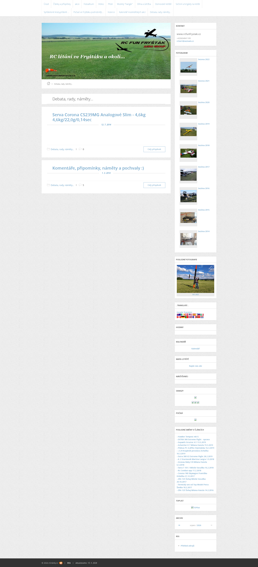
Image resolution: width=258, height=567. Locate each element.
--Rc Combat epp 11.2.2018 (189, 470)
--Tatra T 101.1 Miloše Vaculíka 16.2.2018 (195, 467)
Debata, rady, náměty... (160, 12)
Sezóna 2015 (203, 210)
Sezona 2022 (203, 59)
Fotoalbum (89, 4)
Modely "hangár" (125, 4)
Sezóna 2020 (203, 102)
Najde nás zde (195, 366)
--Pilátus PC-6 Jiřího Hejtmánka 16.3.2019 (195, 448)
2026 (199, 525)
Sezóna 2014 (203, 231)
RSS (69, 563)
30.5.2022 (195, 294)
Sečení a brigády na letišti (188, 4)
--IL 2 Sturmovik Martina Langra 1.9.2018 (195, 459)
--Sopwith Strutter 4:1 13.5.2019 (191, 442)
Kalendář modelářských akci (132, 12)
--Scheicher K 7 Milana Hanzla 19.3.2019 (195, 445)
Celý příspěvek (154, 149)
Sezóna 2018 (203, 145)
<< (180, 525)
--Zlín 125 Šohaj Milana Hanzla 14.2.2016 (195, 490)
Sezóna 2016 (203, 188)
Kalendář (195, 348)
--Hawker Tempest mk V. (188, 436)
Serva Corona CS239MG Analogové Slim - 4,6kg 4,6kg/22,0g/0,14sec (99, 117)
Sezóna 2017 (203, 167)
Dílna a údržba (144, 4)
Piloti (110, 4)
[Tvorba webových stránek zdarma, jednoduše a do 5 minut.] (60, 563)
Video (101, 4)
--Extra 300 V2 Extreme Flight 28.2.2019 (194, 456)
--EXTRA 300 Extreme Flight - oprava (193, 439)
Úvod (46, 4)
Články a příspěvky (62, 4)
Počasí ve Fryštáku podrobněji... (88, 12)
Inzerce (111, 12)
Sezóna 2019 (203, 124)
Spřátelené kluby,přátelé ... (56, 12)
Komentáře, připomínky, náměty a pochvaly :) (98, 168)
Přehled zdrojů (187, 545)
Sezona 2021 (203, 81)
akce (77, 4)
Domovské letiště (163, 4)
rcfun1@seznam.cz (185, 41)
